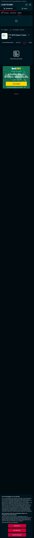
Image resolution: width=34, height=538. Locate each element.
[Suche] (26, 4)
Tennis (5, 29)
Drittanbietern (29, 511)
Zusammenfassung (7, 42)
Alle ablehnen (17, 530)
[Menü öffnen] (30, 4)
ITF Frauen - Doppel (18, 29)
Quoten (18, 42)
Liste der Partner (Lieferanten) (10, 522)
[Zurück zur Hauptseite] (9, 4)
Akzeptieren (17, 525)
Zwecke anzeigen (17, 534)
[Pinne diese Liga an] (28, 35)
